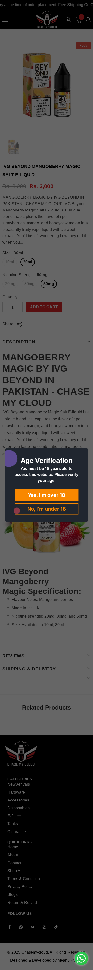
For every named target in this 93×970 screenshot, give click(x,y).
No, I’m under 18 (46, 509)
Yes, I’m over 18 (46, 495)
